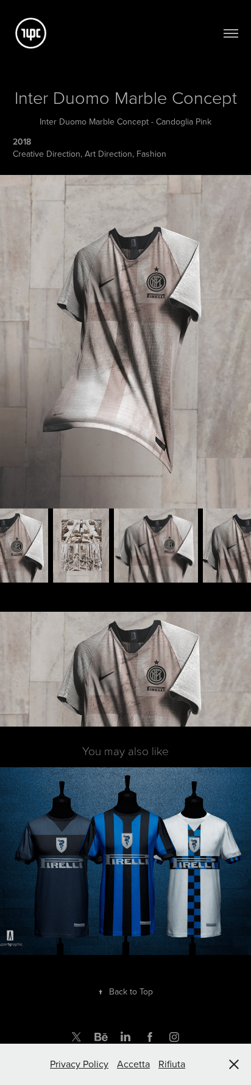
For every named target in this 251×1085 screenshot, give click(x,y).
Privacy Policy (79, 1063)
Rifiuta (171, 1063)
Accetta (133, 1063)
